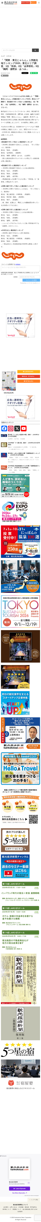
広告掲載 (20, 1207)
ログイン (34, 2)
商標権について (17, 1209)
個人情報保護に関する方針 (30, 1209)
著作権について (7, 1209)
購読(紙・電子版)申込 (26, 2)
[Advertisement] (20, 21)
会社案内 (5, 1207)
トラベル (8, 56)
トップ (3, 56)
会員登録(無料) (28, 371)
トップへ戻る (34, 1199)
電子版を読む (29, 381)
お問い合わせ (13, 1207)
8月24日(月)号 (9, 393)
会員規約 (20, 1211)
